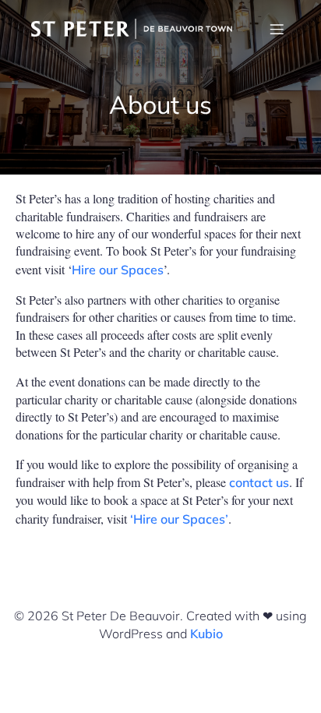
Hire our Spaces (118, 269)
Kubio (206, 633)
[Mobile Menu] (276, 29)
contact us (259, 482)
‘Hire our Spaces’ (179, 519)
